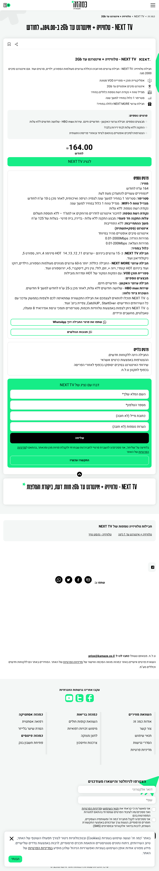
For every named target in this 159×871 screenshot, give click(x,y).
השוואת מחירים (140, 714)
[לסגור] (11, 838)
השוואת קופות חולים (83, 721)
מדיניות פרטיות (141, 749)
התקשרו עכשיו (79, 460)
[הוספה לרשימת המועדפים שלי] (9, 44)
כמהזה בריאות (87, 714)
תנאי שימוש (143, 735)
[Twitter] (68, 579)
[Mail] (88, 579)
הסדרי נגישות (142, 742)
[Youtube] (69, 698)
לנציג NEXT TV (79, 161)
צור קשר (146, 728)
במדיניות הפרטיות (40, 848)
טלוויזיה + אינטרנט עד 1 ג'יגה (135, 534)
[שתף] (16, 44)
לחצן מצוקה (89, 735)
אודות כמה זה (142, 721)
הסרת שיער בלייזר (30, 728)
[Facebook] (78, 579)
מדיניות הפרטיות (73, 662)
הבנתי (15, 858)
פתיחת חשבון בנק (31, 742)
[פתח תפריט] (153, 5)
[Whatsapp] (59, 579)
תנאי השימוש (111, 808)
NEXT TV (139, 16)
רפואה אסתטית (32, 721)
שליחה (79, 438)
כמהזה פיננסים (32, 735)
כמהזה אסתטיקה (31, 714)
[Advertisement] (79, 621)
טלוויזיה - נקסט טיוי (100, 534)
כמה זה (151, 16)
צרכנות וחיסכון (87, 742)
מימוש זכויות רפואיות (82, 728)
